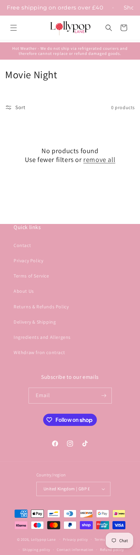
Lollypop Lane (43, 539)
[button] (13, 27)
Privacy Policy (28, 261)
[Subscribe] (104, 396)
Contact (22, 245)
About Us (24, 291)
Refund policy (112, 549)
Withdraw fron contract (39, 352)
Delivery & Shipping (35, 322)
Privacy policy (75, 539)
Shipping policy (36, 549)
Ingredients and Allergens (42, 337)
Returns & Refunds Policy (41, 307)
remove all (99, 159)
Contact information (75, 549)
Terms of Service (31, 276)
